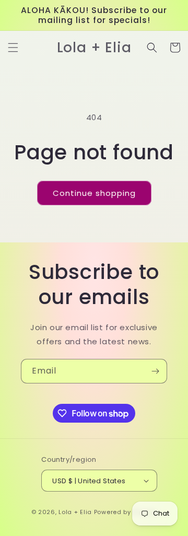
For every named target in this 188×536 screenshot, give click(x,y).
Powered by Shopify (125, 512)
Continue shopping (94, 193)
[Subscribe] (155, 371)
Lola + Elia (75, 512)
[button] (13, 47)
